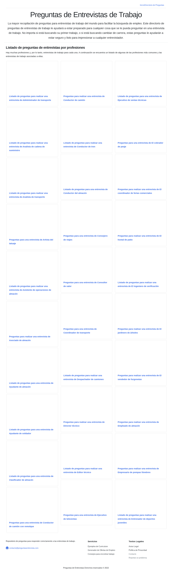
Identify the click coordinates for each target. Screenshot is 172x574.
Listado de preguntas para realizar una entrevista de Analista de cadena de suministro (28, 147)
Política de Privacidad (138, 550)
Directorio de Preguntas (154, 5)
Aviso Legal (134, 546)
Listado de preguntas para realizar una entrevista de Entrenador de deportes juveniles (137, 519)
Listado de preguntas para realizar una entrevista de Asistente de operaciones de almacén (30, 290)
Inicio (142, 5)
